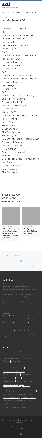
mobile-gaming (9, 391)
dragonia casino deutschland (14, 371)
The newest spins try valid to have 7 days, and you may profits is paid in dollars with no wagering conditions (11, 233)
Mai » (9, 337)
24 (4, 334)
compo (6, 361)
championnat (27, 358)
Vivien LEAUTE (9, 23)
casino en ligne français (12, 358)
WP (16, 426)
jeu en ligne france (10, 384)
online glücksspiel (20, 400)
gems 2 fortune (9, 381)
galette (24, 377)
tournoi (28, 404)
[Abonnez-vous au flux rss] (21, 434)
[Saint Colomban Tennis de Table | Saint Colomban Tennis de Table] (6, 3)
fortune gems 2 (9, 377)
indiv (31, 381)
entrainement (26, 374)
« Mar (5, 337)
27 (18, 334)
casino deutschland (23, 355)
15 (29, 326)
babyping (15, 351)
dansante (27, 364)
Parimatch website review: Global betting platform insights (18, 303)
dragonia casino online (11, 374)
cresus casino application (13, 364)
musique (19, 391)
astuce (6, 351)
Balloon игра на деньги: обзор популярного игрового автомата (19, 291)
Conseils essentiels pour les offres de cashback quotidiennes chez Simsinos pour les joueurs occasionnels (17, 297)
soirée (15, 404)
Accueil (4, 12)
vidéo (6, 407)
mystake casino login (25, 394)
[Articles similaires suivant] (38, 200)
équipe (24, 407)
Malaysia (26, 387)
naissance (7, 400)
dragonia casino (18, 368)
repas (30, 400)
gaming (32, 377)
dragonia (7, 368)
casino (28, 351)
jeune (21, 384)
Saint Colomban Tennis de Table (21, 420)
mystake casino (30, 391)
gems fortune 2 (22, 381)
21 (24, 330)
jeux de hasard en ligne (12, 387)
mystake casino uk (28, 397)
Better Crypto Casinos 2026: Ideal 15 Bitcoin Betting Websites (30, 231)
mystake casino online (11, 397)
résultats (7, 404)
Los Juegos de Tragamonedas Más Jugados (16, 287)
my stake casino (9, 394)
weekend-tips (15, 407)
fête (18, 377)
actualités (11, 12)
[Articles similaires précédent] (33, 200)
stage (22, 404)
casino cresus (9, 355)
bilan (21, 351)
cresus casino (16, 361)
